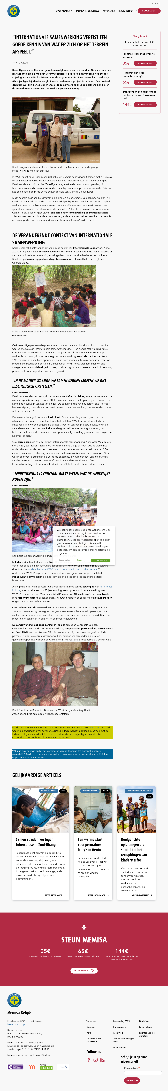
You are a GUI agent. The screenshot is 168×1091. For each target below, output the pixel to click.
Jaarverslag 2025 (121, 1021)
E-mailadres (132, 1068)
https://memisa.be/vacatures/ (28, 757)
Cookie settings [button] (64, 560)
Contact (90, 1027)
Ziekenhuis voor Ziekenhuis (94, 1040)
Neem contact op (16, 1024)
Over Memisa (63, 11)
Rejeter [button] (79, 560)
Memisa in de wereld (87, 11)
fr (152, 3)
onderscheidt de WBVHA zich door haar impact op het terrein (62, 569)
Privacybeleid (119, 1047)
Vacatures (91, 1021)
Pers (88, 1032)
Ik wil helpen (125, 11)
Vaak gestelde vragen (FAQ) (123, 1040)
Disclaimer (144, 1021)
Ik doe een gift (149, 11)
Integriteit (118, 1032)
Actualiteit (109, 11)
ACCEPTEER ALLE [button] (100, 560)
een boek (94, 727)
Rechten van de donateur (147, 1034)
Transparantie (119, 1027)
